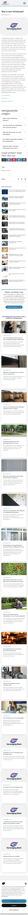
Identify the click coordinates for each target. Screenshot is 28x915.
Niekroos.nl (4, 98)
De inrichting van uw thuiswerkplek (13, 718)
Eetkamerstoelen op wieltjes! (11, 856)
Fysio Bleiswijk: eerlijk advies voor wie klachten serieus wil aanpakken (17, 229)
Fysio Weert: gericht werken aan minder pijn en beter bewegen (16, 197)
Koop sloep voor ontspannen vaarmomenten (15, 242)
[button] (25, 883)
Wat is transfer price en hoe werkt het (16, 274)
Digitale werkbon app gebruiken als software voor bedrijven (17, 268)
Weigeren (14, 905)
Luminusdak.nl (5, 95)
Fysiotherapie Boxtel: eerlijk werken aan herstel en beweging (17, 236)
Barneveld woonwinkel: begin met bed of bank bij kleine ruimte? (17, 281)
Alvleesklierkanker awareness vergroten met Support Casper (16, 255)
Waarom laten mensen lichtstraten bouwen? (14, 147)
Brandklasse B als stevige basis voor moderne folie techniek (17, 203)
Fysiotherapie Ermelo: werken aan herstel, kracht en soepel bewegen (17, 223)
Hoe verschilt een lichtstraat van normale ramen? (14, 126)
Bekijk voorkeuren (14, 909)
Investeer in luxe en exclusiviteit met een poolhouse (17, 248)
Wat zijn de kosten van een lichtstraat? (14, 133)
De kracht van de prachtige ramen (13, 787)
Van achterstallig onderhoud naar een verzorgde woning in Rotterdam (17, 216)
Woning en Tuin (6, 14)
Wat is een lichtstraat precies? (14, 119)
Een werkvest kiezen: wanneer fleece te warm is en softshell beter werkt (17, 190)
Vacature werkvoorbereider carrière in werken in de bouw (17, 261)
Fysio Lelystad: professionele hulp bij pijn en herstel (17, 210)
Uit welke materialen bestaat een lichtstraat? (14, 140)
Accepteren (14, 901)
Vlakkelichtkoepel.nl (7, 101)
